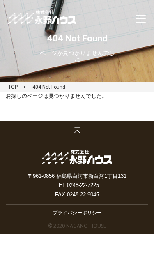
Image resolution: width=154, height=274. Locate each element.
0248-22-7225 (83, 185)
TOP (13, 87)
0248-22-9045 (83, 194)
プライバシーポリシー (77, 212)
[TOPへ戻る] (77, 130)
